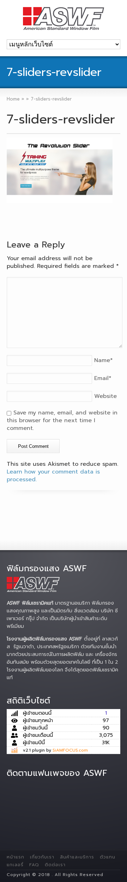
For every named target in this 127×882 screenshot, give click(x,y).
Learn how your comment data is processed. (53, 476)
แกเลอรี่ (15, 865)
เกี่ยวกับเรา (42, 857)
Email (102, 378)
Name (103, 360)
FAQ (34, 865)
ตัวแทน (107, 857)
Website (105, 396)
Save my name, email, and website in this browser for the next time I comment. (62, 420)
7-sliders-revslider (61, 119)
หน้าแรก (15, 857)
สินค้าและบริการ (77, 857)
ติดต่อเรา (55, 865)
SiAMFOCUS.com (70, 750)
